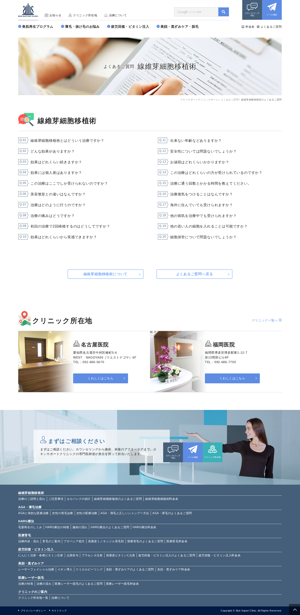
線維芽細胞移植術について (105, 274)
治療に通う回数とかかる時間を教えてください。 (210, 183)
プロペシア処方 (74, 541)
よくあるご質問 (271, 26)
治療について (118, 15)
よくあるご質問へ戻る (194, 274)
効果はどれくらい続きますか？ (56, 162)
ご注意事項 (56, 498)
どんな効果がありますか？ (53, 151)
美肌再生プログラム (37, 26)
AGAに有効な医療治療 (33, 513)
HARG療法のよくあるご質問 (110, 527)
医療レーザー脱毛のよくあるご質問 (79, 583)
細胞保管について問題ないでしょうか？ (203, 237)
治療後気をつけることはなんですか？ (201, 194)
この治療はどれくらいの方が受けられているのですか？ (216, 173)
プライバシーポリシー (33, 610)
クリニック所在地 (85, 15)
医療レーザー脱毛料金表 (122, 583)
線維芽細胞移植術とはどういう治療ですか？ (67, 140)
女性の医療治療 (86, 513)
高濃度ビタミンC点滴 (120, 555)
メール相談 (272, 15)
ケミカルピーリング (89, 569)
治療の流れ (43, 583)
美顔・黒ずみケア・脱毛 (180, 26)
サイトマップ (59, 610)
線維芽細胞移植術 (31, 493)
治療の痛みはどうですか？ (53, 216)
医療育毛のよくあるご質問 (145, 541)
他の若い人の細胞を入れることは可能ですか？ (209, 226)
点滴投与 (73, 555)
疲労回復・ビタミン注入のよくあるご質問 (166, 555)
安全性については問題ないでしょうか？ (203, 151)
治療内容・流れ (28, 541)
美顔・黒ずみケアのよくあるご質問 (130, 569)
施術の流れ (79, 527)
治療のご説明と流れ (31, 498)
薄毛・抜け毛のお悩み (82, 26)
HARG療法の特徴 (57, 527)
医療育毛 (24, 535)
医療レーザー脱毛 (31, 577)
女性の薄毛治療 (62, 513)
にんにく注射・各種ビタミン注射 (40, 555)
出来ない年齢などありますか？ (196, 140)
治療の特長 (25, 583)
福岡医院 (224, 345)
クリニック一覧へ (265, 320)
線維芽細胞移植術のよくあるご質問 (118, 498)
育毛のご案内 (51, 541)
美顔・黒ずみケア (31, 563)
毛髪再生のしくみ (30, 527)
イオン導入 (65, 569)
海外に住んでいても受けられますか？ (201, 205)
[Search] (223, 11)
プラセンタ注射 (92, 555)
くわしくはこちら (100, 378)
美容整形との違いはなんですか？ (58, 194)
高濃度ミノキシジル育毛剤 (106, 541)
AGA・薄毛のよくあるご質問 (172, 513)
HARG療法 (26, 521)
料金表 (250, 26)
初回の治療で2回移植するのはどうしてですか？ (70, 226)
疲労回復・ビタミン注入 (130, 26)
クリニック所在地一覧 (33, 597)
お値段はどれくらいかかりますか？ (199, 162)
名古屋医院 (95, 345)
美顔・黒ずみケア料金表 (173, 569)
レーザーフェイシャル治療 (36, 569)
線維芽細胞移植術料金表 (161, 498)
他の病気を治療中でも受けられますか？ (203, 216)
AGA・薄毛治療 (30, 507)
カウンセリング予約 (252, 14)
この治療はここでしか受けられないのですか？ (69, 183)
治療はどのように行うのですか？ (58, 205)
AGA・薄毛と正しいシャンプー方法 (125, 513)
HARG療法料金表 (144, 527)
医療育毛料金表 (176, 541)
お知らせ (55, 15)
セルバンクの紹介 (79, 498)
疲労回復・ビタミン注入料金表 (219, 555)
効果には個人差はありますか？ (56, 173)
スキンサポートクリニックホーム (199, 99)
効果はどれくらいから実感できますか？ (64, 237)
